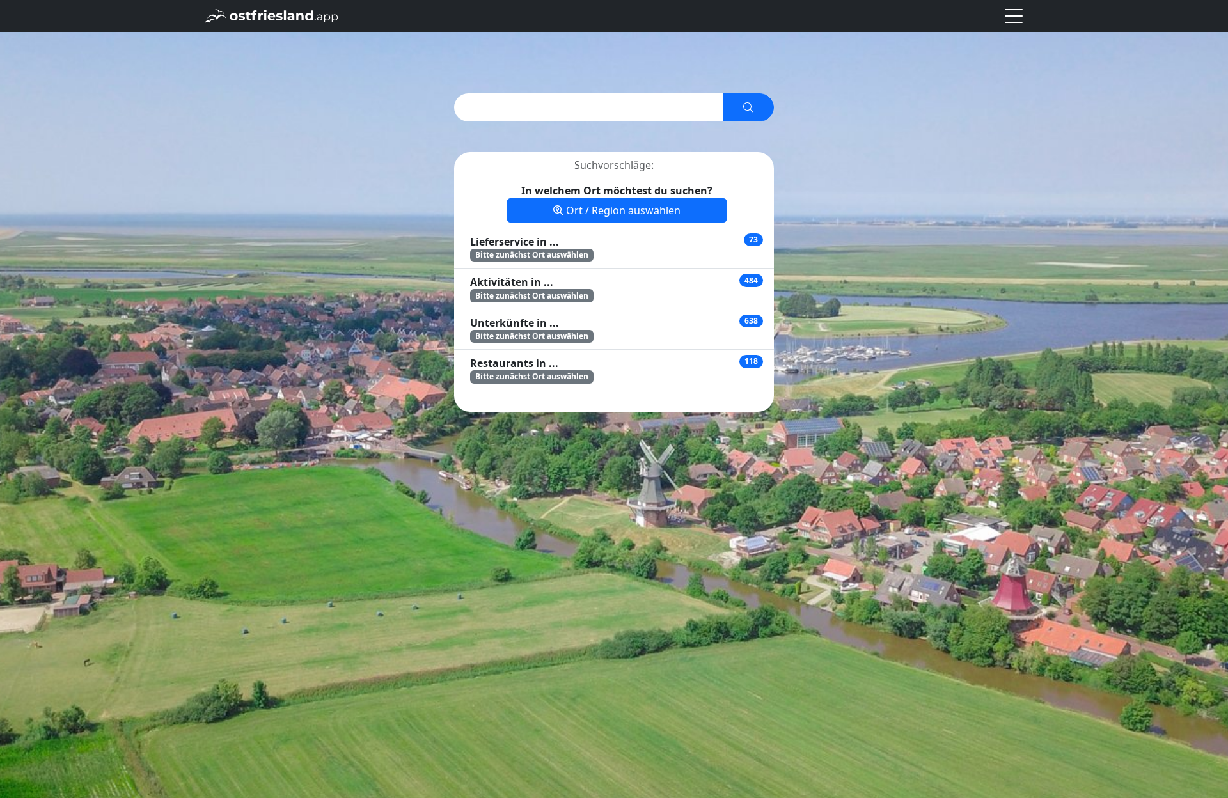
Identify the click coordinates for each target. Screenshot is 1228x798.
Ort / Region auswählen (622, 210)
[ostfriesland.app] (271, 15)
